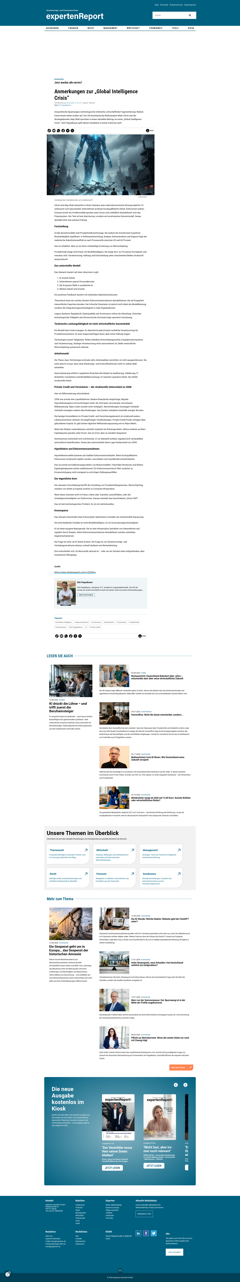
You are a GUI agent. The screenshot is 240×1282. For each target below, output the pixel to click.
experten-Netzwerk (53, 1239)
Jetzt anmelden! (174, 1252)
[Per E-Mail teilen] (49, 130)
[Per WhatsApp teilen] (58, 130)
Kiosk (108, 1239)
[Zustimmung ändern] (8, 1274)
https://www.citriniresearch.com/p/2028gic (75, 572)
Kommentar (59, 79)
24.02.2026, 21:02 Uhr (73, 103)
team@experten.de (58, 1241)
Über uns (49, 1236)
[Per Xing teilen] (68, 130)
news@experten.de (53, 1247)
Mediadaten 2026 (144, 1214)
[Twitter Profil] (153, 1233)
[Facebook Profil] (146, 1233)
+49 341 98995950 (55, 1211)
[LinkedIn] (138, 1233)
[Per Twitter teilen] (72, 130)
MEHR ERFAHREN (86, 595)
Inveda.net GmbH (84, 590)
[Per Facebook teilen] (63, 130)
